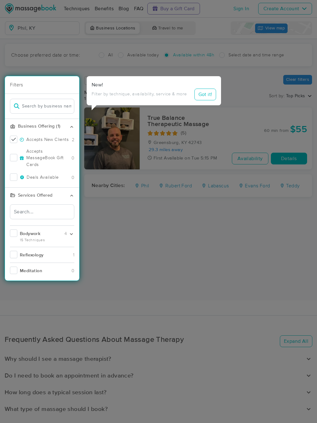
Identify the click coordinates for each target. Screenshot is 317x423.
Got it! (205, 94)
